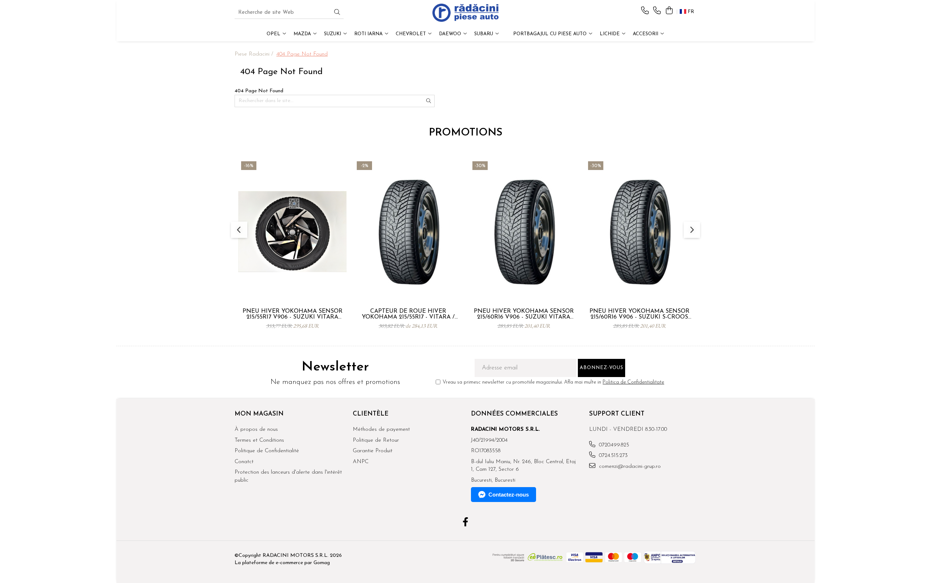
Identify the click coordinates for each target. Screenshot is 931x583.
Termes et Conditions (259, 440)
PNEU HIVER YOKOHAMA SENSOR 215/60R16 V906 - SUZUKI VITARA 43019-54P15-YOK (524, 314)
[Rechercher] (337, 13)
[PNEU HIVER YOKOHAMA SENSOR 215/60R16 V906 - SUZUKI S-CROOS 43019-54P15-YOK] (639, 231)
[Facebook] (465, 523)
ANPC (360, 462)
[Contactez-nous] (645, 11)
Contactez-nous (508, 494)
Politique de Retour (376, 440)
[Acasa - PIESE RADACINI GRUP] (465, 13)
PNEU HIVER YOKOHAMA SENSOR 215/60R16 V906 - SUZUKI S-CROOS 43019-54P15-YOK (640, 314)
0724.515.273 (612, 455)
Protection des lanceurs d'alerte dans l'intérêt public (288, 476)
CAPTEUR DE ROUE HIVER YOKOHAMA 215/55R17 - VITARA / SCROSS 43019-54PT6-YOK (408, 314)
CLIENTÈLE (370, 414)
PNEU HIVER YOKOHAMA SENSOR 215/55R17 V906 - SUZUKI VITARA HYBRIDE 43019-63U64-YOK (293, 314)
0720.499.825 (613, 445)
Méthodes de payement (381, 429)
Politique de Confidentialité (267, 451)
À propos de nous (256, 429)
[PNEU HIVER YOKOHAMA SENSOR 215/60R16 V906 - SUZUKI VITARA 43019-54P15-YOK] (524, 231)
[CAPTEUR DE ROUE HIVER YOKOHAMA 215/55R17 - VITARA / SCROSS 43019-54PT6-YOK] (408, 231)
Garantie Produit (372, 451)
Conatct (244, 462)
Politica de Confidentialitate (633, 382)
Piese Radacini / (255, 54)
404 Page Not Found (302, 54)
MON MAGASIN (259, 414)
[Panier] (669, 11)
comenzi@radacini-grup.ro (629, 466)
